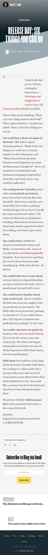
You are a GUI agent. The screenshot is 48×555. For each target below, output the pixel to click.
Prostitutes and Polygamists (15, 440)
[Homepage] (5, 4)
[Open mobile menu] (43, 5)
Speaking (31, 536)
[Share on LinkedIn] (15, 445)
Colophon (32, 547)
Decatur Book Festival (30, 333)
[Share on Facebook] (5, 445)
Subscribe (24, 480)
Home (7, 536)
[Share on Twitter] (10, 445)
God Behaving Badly (31, 253)
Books (22, 536)
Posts (15, 536)
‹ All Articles (24, 20)
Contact (24, 542)
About (41, 536)
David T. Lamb (15, 4)
